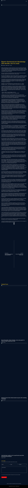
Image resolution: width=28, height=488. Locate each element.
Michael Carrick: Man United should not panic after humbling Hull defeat (14, 398)
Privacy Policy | (14, 483)
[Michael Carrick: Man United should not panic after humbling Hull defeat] (14, 370)
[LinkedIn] (14, 224)
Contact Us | (11, 483)
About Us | (8, 483)
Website (20, 464)
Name (3, 464)
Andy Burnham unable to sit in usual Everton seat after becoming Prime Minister (12, 456)
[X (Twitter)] (14, 223)
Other (11, 65)
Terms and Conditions (18, 483)
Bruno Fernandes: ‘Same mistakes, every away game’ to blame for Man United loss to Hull (12, 341)
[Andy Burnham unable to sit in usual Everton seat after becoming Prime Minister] (14, 427)
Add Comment (4, 467)
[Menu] (26, 1)
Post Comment (4, 477)
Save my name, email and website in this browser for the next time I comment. (11, 474)
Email (11, 464)
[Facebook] (14, 222)
